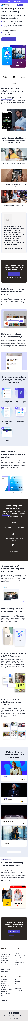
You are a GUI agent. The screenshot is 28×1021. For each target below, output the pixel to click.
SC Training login (5, 993)
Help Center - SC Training (5, 986)
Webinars (17, 981)
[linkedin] (9, 1013)
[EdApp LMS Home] (5, 4)
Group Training (5, 965)
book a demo (11, 277)
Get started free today (8, 39)
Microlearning (18, 958)
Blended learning (19, 962)
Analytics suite (5, 956)
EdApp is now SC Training (19, 952)
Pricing (3, 998)
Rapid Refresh (4, 971)
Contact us (4, 1000)
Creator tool (4, 963)
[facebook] (16, 1013)
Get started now (14, 274)
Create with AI (4, 960)
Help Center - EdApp (6, 989)
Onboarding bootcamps (4, 982)
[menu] (25, 4)
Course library (4, 958)
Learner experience (6, 967)
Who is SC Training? (20, 955)
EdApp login (4, 996)
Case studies (18, 984)
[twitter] (14, 1013)
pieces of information (9, 165)
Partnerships (4, 991)
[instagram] (18, 1013)
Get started (4, 979)
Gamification (18, 964)
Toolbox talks (18, 990)
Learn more (18, 1)
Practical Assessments (7, 969)
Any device (18, 960)
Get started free (14, 931)
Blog (16, 979)
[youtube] (11, 1013)
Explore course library (14, 852)
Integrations (18, 988)
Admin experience (5, 954)
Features (3, 952)
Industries (17, 986)
